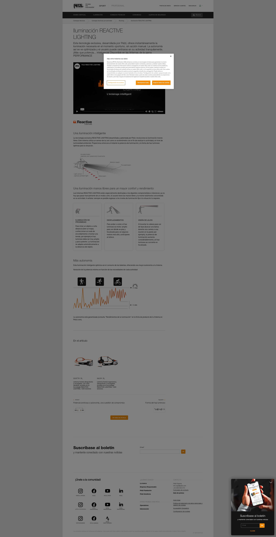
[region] (139, 71)
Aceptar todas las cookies (161, 82)
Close (252, 531)
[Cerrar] (170, 56)
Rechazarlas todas (143, 82)
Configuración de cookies (116, 82)
